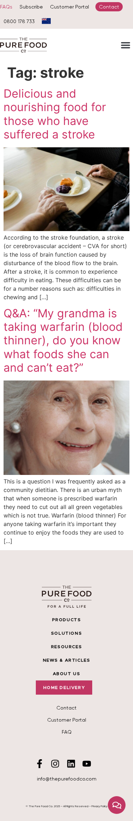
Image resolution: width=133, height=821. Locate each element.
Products (66, 620)
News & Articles (66, 660)
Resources (66, 647)
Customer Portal (69, 7)
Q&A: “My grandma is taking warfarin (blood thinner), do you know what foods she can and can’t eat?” (63, 340)
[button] (125, 45)
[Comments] (117, 805)
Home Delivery (64, 687)
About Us (67, 674)
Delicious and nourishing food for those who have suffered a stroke (55, 114)
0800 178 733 (19, 21)
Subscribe (31, 7)
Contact (109, 7)
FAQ (67, 732)
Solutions (66, 633)
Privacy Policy (99, 806)
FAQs (6, 7)
